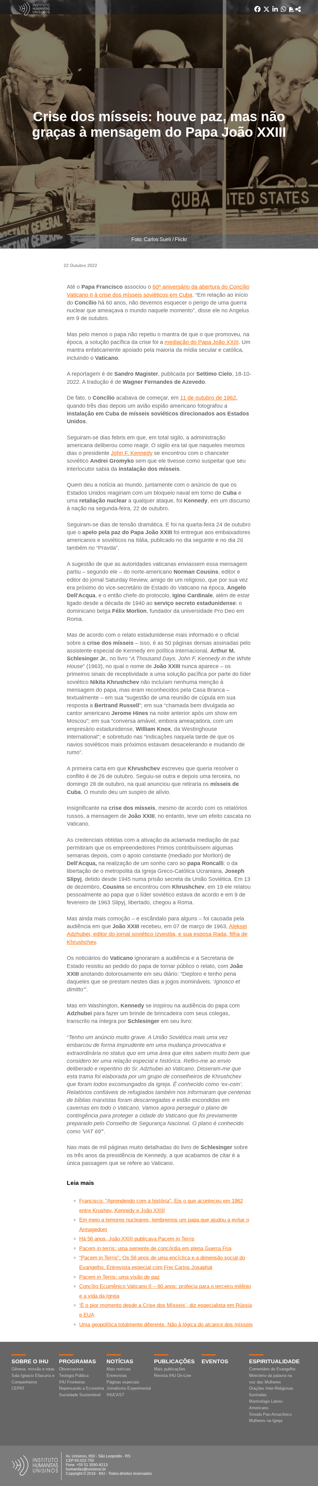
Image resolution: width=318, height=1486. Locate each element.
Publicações (174, 1361)
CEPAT (18, 1388)
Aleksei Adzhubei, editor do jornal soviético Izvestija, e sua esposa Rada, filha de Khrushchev (157, 934)
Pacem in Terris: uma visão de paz (119, 1277)
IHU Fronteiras (72, 1382)
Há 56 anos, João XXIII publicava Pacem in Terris (136, 1239)
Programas (77, 1361)
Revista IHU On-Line (172, 1375)
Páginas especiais (123, 1382)
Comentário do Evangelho (272, 1369)
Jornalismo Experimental (129, 1388)
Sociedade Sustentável (80, 1394)
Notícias (120, 1361)
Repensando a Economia (81, 1388)
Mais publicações (169, 1369)
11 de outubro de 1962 (208, 398)
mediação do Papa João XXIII (201, 342)
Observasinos (71, 1369)
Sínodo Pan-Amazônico (270, 1414)
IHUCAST (115, 1394)
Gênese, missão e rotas (33, 1369)
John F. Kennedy (131, 453)
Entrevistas (117, 1375)
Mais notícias (119, 1369)
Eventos (215, 1361)
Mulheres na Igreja (265, 1420)
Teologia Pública (74, 1375)
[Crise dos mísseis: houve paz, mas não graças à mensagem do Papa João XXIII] (298, 9)
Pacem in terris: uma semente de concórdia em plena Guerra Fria (155, 1248)
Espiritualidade (274, 1361)
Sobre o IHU (29, 1361)
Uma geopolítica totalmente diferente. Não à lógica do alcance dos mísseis (166, 1325)
